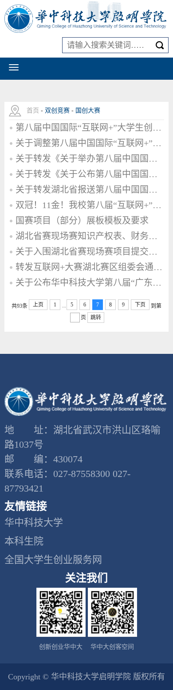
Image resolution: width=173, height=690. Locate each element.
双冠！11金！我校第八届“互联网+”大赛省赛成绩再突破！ (90, 205)
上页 (38, 305)
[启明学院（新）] (86, 19)
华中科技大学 (33, 522)
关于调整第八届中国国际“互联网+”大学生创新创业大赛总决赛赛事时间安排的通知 (90, 143)
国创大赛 (87, 110)
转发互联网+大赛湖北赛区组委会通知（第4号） (90, 267)
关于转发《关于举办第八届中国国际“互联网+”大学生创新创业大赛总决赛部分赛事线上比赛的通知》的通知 (90, 158)
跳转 (95, 317)
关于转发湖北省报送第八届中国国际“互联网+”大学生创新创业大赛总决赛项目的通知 (90, 189)
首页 (33, 110)
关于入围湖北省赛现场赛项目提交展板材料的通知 (90, 251)
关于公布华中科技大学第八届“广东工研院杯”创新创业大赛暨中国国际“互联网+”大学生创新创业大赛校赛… (90, 282)
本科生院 (23, 541)
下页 (140, 305)
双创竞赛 (57, 110)
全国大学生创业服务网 (53, 559)
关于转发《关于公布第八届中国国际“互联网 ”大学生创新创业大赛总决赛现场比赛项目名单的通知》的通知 (90, 174)
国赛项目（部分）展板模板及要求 (82, 220)
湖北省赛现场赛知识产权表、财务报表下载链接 (90, 236)
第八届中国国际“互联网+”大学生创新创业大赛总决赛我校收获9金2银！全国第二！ (90, 127)
